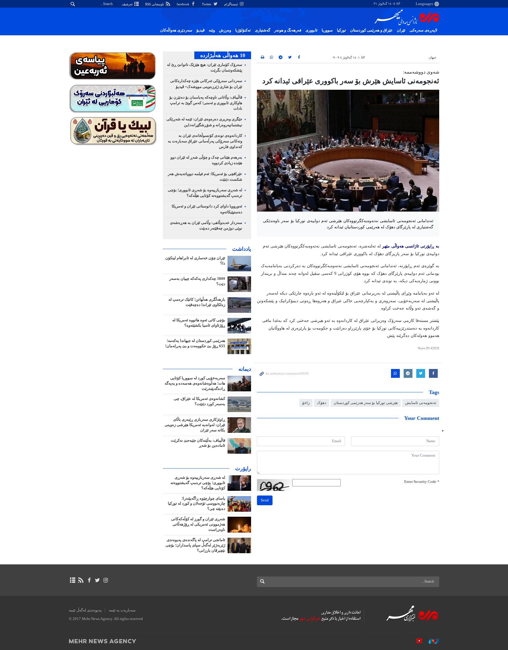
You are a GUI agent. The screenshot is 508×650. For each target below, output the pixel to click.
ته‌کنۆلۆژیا (243, 30)
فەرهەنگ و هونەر (287, 30)
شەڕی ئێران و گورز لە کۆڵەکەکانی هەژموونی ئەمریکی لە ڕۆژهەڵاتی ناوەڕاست (198, 524)
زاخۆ (306, 403)
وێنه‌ (212, 30)
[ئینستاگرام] (105, 580)
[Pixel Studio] (416, 641)
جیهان (432, 57)
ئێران (401, 30)
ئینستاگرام (231, 4)
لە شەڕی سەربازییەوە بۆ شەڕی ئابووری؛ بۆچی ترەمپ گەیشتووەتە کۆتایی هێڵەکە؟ (198, 483)
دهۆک (321, 403)
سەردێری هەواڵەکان (176, 30)
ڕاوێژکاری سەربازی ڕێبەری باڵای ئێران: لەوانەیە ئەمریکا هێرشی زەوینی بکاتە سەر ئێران (195, 425)
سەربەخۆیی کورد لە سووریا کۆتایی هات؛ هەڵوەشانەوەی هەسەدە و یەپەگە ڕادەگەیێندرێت (195, 383)
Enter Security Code (421, 482)
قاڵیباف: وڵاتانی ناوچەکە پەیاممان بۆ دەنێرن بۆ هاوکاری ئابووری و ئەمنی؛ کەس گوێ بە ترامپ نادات (205, 103)
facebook (183, 4)
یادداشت (241, 249)
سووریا (327, 30)
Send (265, 500)
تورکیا (341, 30)
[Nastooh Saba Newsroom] (431, 641)
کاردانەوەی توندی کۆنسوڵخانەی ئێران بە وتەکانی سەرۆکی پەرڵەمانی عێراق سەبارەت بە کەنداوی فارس (205, 141)
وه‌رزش (225, 30)
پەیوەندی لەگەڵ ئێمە (85, 610)
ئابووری (311, 30)
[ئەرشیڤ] (72, 580)
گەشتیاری (262, 30)
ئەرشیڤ (127, 4)
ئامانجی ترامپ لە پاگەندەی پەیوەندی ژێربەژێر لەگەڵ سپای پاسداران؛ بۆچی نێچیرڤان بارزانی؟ (195, 545)
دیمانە (244, 369)
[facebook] (89, 580)
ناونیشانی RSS (155, 4)
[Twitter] (97, 580)
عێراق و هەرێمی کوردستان (371, 30)
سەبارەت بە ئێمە (122, 610)
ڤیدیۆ (200, 30)
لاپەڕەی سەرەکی (423, 30)
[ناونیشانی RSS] (80, 580)
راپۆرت (243, 468)
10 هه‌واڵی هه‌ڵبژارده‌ (222, 55)
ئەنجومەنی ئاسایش (420, 403)
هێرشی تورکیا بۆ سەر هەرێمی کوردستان (366, 403)
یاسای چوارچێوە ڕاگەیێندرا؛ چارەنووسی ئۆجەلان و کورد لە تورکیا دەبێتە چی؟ (196, 503)
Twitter (207, 4)
